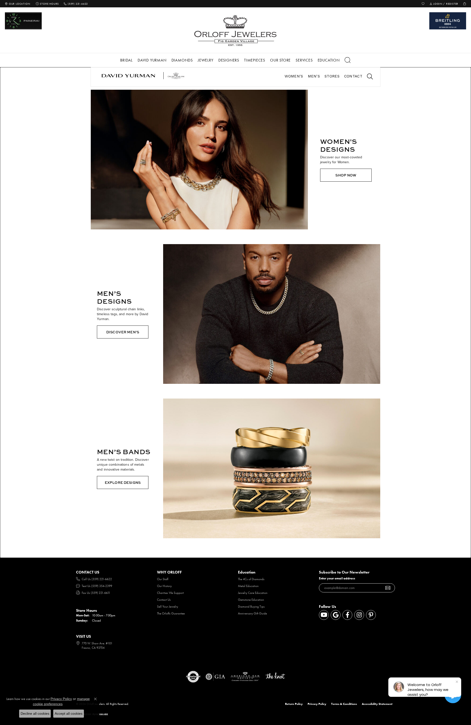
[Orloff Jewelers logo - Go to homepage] (235, 30)
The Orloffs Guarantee (171, 613)
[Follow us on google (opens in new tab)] (335, 615)
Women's (294, 76)
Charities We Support (170, 593)
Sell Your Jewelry (167, 606)
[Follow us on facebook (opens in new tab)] (347, 615)
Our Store (280, 60)
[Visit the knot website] (275, 677)
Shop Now (345, 175)
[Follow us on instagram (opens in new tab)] (359, 615)
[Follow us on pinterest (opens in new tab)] (371, 615)
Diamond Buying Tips (251, 606)
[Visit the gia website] (215, 677)
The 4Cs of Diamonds (251, 579)
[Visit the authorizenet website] (193, 677)
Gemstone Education (251, 600)
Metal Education (248, 586)
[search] (367, 77)
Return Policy (294, 704)
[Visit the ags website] (245, 677)
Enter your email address (337, 578)
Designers (228, 60)
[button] (423, 3)
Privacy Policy (317, 704)
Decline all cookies (35, 713)
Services (304, 60)
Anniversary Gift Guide (252, 613)
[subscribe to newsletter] (388, 588)
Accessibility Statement (377, 704)
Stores (332, 76)
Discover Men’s (122, 332)
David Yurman (152, 60)
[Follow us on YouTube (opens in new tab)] (324, 615)
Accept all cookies (68, 713)
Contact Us (164, 600)
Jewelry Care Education (252, 593)
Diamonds (182, 60)
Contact (353, 76)
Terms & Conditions (344, 704)
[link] (17, 3)
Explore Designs (123, 482)
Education (329, 60)
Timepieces (254, 60)
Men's (314, 76)
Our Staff (162, 579)
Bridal (126, 60)
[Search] (347, 60)
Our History (164, 586)
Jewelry (205, 60)
